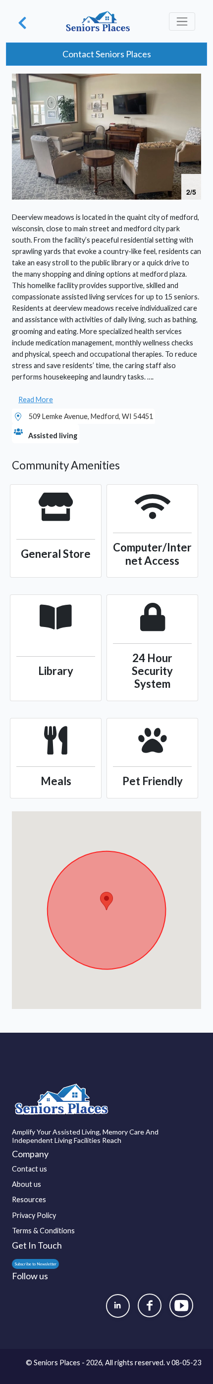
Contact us (29, 1169)
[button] (192, 82)
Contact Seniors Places (106, 53)
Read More (35, 399)
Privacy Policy (34, 1215)
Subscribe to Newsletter (35, 1263)
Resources (29, 1199)
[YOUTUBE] (181, 1305)
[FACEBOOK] (149, 1305)
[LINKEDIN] (118, 1306)
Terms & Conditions (43, 1230)
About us (26, 1184)
